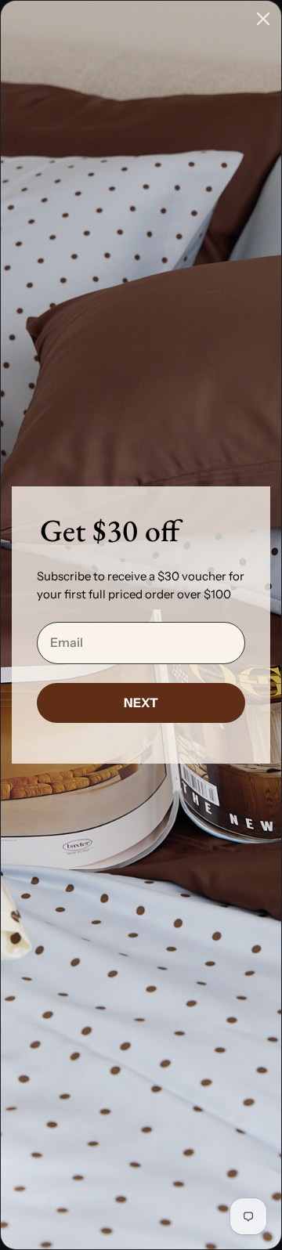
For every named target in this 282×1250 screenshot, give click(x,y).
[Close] (263, 19)
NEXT (141, 702)
